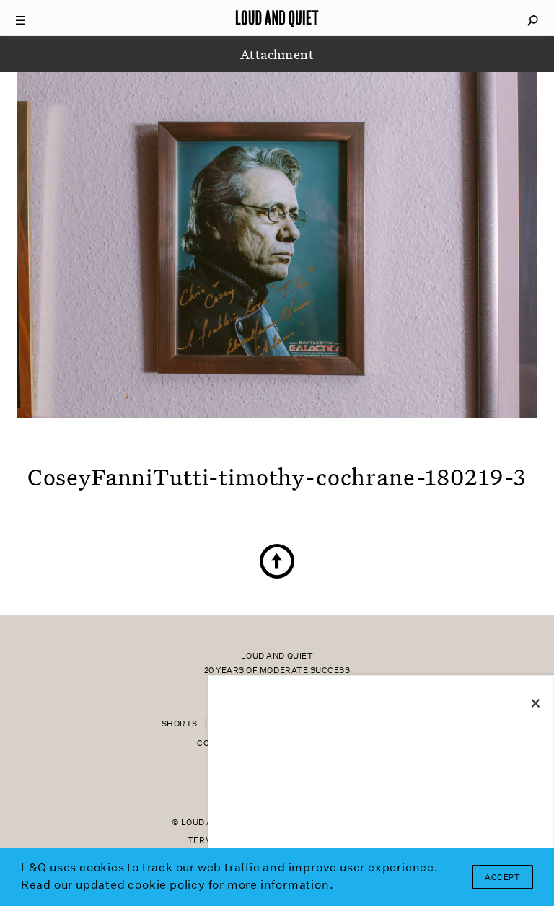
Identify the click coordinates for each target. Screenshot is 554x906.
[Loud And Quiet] (277, 18)
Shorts (180, 723)
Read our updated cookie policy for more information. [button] (177, 885)
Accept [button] (502, 877)
